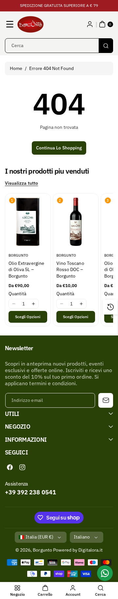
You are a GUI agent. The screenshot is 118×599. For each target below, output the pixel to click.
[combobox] (59, 45)
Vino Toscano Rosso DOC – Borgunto (70, 269)
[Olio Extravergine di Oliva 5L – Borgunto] (27, 222)
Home (16, 68)
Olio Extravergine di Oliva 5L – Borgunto (26, 269)
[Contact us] (105, 573)
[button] (10, 24)
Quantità (17, 294)
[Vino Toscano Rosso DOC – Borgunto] (75, 222)
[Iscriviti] (105, 400)
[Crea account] (90, 24)
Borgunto (42, 550)
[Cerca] (106, 45)
